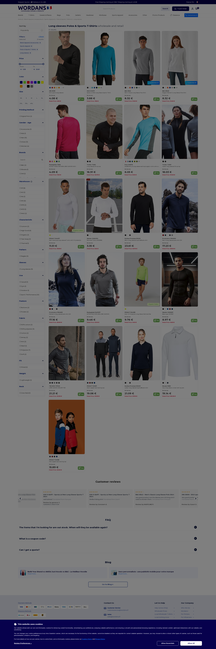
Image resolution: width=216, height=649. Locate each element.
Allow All (191, 643)
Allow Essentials (167, 643)
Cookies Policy (87, 639)
